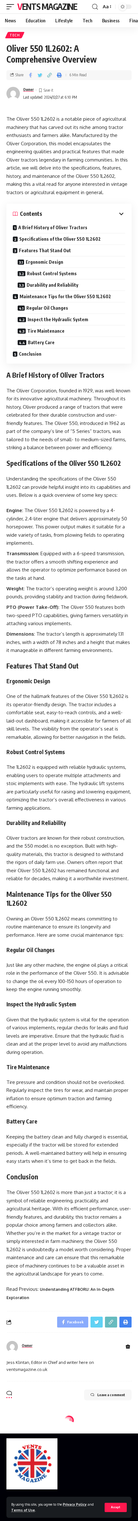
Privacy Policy (75, 1504)
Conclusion (30, 354)
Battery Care (41, 342)
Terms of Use (23, 1510)
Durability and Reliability (52, 285)
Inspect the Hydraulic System (58, 319)
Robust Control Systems (52, 273)
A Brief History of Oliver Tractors (52, 227)
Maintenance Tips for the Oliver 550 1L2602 (65, 296)
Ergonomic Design (44, 262)
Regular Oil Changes (47, 308)
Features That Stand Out (45, 250)
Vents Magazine (47, 6)
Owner (28, 89)
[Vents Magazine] (31, 1463)
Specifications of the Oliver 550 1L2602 (60, 239)
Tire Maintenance (46, 331)
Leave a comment (111, 1395)
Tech (15, 35)
